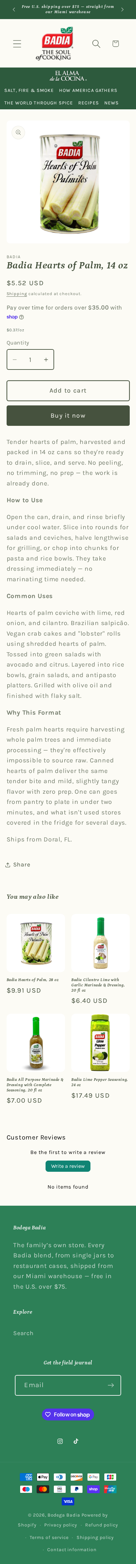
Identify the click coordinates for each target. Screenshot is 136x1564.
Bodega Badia (64, 1515)
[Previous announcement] (14, 9)
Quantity (18, 343)
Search (23, 1333)
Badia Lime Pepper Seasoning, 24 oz (99, 1082)
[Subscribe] (111, 1385)
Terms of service (49, 1537)
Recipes (88, 103)
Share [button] (21, 864)
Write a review (68, 1166)
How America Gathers (88, 90)
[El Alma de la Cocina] (68, 75)
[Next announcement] (122, 9)
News (111, 103)
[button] (17, 43)
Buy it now (68, 415)
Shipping (17, 293)
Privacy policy (60, 1525)
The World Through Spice (38, 103)
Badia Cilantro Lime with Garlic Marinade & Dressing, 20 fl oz (98, 985)
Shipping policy (95, 1537)
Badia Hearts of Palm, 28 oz (33, 980)
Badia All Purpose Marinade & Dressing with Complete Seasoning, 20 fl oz (35, 1085)
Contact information (71, 1549)
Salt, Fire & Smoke (29, 90)
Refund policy (101, 1525)
